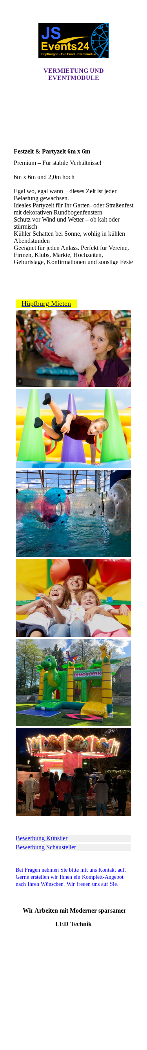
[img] (73, 40)
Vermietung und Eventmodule (74, 74)
